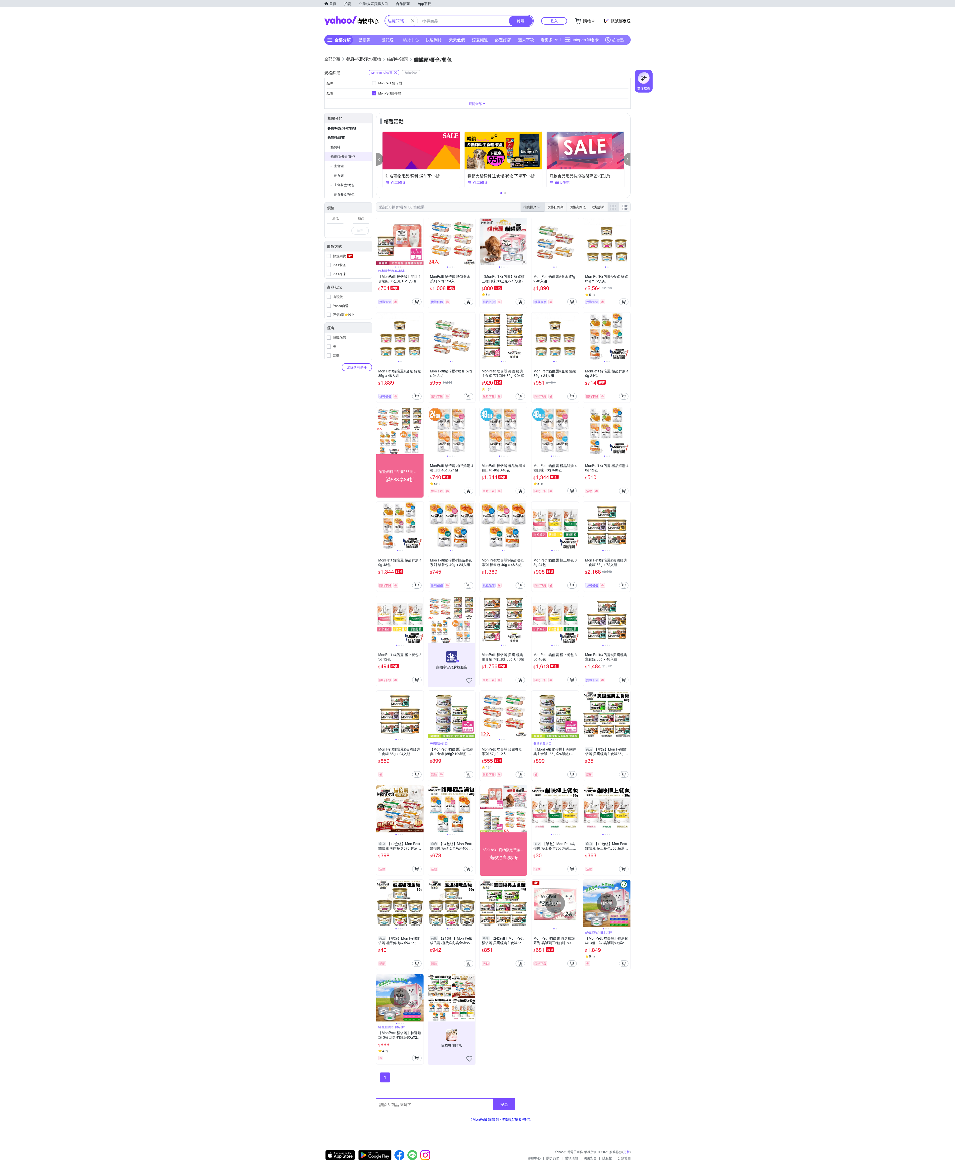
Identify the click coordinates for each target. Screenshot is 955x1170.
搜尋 (504, 1104)
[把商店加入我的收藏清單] (469, 681)
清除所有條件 (357, 367)
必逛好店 (503, 40)
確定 (360, 230)
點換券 (365, 40)
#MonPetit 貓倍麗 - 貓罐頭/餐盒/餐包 (500, 1119)
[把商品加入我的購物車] (417, 302)
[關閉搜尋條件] (413, 21)
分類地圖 (624, 1158)
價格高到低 (578, 206)
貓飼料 (335, 147)
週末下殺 (526, 40)
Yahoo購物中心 (351, 21)
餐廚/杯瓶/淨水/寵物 (342, 128)
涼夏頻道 (480, 40)
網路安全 (590, 1158)
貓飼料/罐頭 (336, 137)
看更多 (547, 40)
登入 (554, 20)
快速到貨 (434, 40)
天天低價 (457, 40)
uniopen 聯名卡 (585, 40)
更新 (626, 1151)
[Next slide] (420, 241)
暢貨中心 (411, 40)
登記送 (388, 40)
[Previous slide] (379, 241)
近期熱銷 (598, 206)
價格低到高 (555, 206)
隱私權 (607, 1158)
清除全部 (411, 72)
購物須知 (571, 1158)
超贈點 (618, 40)
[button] (379, 159)
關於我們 (552, 1158)
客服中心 (534, 1158)
